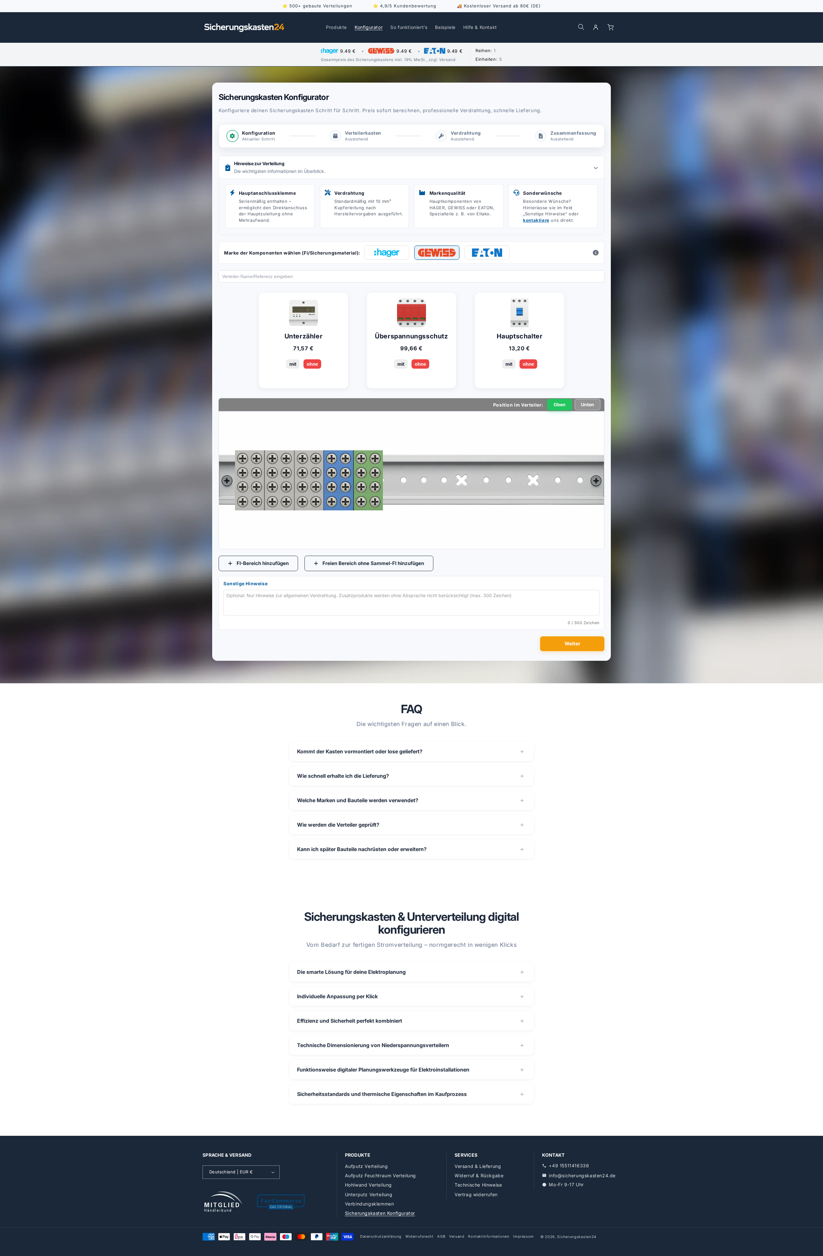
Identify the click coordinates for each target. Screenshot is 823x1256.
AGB (441, 1236)
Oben (559, 404)
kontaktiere (536, 220)
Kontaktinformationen (488, 1236)
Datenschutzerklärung (381, 1236)
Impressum (523, 1236)
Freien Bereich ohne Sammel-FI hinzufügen (373, 563)
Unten (587, 404)
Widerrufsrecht (419, 1236)
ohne (312, 364)
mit (292, 364)
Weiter (572, 644)
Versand (456, 1236)
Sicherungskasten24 (576, 1236)
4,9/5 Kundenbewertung (408, 5)
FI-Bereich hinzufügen (263, 563)
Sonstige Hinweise (245, 583)
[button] (581, 27)
